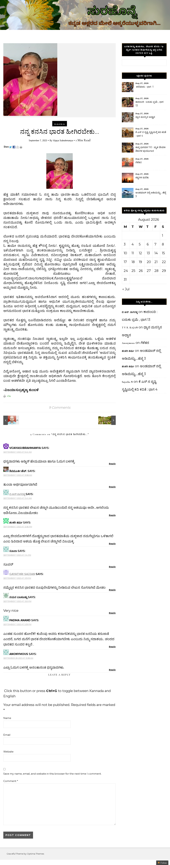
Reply (112, 463)
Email (6, 734)
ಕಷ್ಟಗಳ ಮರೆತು (142, 177)
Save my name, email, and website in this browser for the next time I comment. (52, 773)
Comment (10, 781)
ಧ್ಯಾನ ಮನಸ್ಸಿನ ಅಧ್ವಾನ (145, 116)
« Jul (125, 289)
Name (7, 718)
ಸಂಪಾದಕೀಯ (59, 124)
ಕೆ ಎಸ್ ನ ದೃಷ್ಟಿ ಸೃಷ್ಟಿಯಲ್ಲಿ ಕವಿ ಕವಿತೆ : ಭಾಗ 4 (150, 134)
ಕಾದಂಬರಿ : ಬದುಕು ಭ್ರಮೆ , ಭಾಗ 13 (149, 103)
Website (8, 751)
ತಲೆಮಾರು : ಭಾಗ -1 (144, 86)
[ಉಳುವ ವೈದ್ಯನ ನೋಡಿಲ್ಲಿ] (108, 420)
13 (148, 253)
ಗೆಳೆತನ (138, 162)
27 (149, 271)
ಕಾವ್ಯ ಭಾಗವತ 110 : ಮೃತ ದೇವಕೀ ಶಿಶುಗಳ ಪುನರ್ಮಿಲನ (150, 149)
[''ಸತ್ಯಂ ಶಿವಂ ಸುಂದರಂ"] (10, 420)
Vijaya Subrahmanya (63, 140)
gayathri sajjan (22, 574)
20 (149, 262)
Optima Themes (35, 853)
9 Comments (59, 407)
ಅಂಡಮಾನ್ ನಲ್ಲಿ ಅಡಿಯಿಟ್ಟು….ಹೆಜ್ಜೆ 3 (150, 194)
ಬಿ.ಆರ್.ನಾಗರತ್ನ (17, 494)
